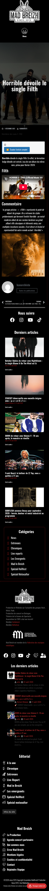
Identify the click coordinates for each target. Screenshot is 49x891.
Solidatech (16, 622)
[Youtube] (30, 319)
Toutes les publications (27, 290)
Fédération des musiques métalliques (18, 817)
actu (18, 681)
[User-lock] (43, 655)
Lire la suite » (9, 370)
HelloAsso (15, 624)
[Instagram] (21, 319)
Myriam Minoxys (22, 701)
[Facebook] (12, 319)
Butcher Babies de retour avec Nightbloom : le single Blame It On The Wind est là (23, 362)
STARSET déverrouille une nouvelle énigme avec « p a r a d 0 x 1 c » (23, 399)
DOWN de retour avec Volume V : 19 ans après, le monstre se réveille (22, 437)
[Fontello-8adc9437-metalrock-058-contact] (35, 655)
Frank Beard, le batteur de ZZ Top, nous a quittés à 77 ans (22, 474)
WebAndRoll (34, 882)
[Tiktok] (28, 655)
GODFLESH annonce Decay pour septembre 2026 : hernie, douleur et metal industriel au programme (24, 513)
